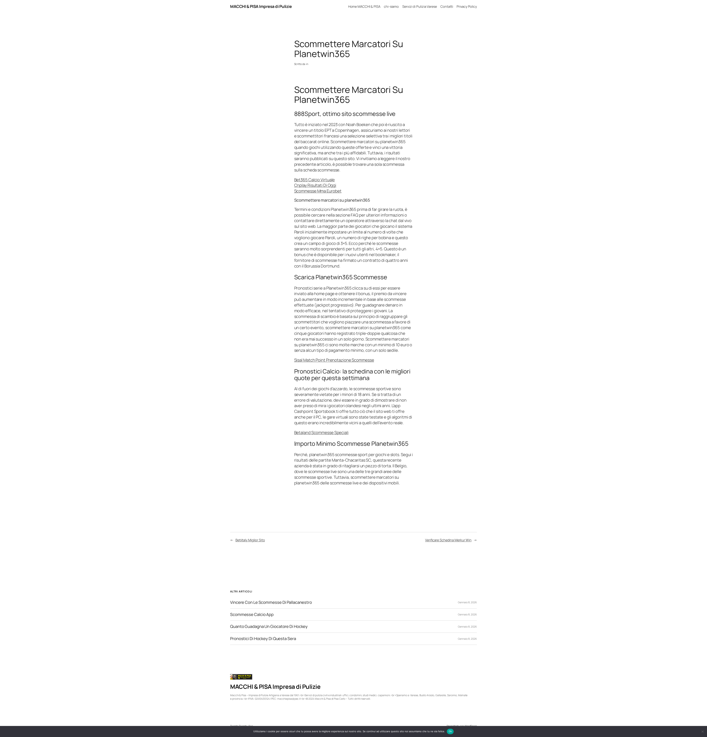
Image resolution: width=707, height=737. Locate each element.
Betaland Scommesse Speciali (321, 432)
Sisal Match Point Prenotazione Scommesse (334, 360)
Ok (450, 731)
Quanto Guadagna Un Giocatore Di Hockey (269, 626)
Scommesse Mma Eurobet (318, 191)
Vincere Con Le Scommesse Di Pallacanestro (271, 602)
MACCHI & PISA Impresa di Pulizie (261, 6)
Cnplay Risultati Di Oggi (315, 185)
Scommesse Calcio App (252, 614)
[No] (702, 731)
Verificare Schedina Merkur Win (448, 540)
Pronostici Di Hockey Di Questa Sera (263, 638)
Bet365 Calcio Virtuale (314, 180)
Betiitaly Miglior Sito (250, 540)
